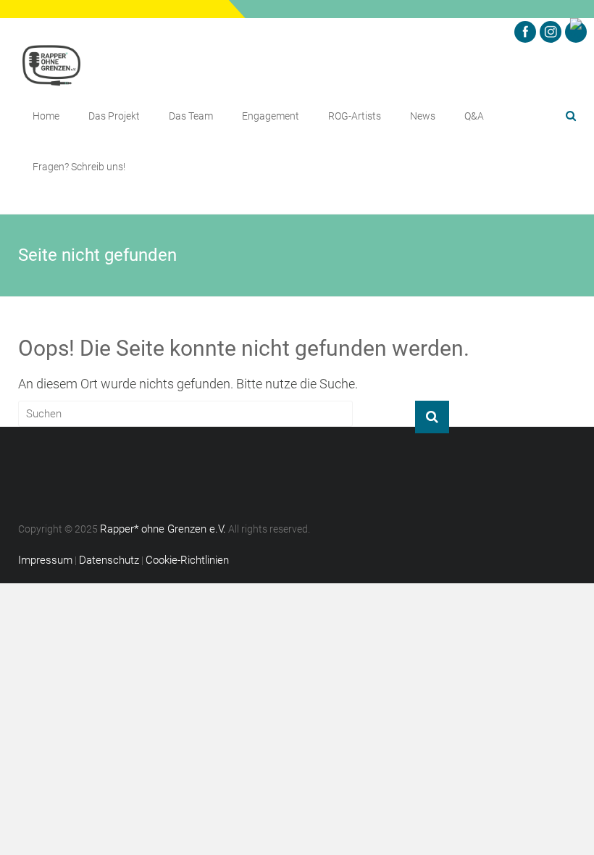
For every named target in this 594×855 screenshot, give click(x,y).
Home (46, 116)
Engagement (270, 116)
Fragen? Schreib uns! (79, 166)
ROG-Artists (354, 116)
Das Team (191, 116)
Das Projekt (114, 116)
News (422, 116)
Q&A (474, 116)
